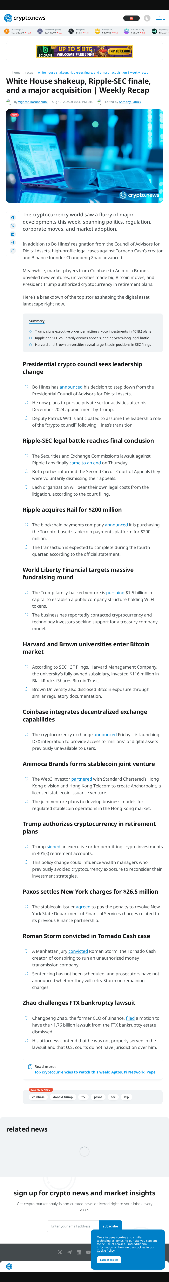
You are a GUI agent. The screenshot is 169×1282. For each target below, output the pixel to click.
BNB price (106, 31)
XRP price (78, 31)
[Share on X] (13, 226)
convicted (78, 951)
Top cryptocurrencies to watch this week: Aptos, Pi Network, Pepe (95, 1072)
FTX (83, 1097)
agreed (83, 907)
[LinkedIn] (79, 1252)
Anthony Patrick (130, 102)
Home (16, 72)
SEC (113, 1097)
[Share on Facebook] (13, 218)
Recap (29, 72)
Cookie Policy (105, 1250)
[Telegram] (70, 1252)
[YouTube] (89, 1252)
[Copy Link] (13, 251)
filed (130, 1018)
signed (53, 846)
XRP (126, 1097)
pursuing (115, 592)
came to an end (85, 463)
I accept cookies (109, 1260)
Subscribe (110, 1226)
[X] (61, 1252)
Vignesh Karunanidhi (33, 102)
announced (71, 387)
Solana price (135, 31)
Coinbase (38, 1097)
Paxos (98, 1097)
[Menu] (161, 18)
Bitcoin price (17, 31)
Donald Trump (63, 1097)
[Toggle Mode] (147, 18)
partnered (81, 779)
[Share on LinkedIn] (13, 234)
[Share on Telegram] (13, 242)
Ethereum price (49, 31)
